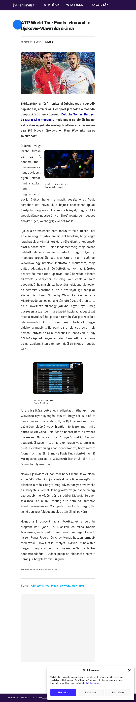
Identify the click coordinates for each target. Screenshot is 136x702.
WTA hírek (74, 4)
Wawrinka (78, 585)
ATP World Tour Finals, (45, 585)
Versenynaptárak (58, 14)
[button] (129, 670)
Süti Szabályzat (93, 683)
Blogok (86, 14)
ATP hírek (52, 4)
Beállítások (118, 692)
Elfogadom (63, 692)
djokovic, (66, 585)
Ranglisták (99, 4)
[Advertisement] (58, 630)
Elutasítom (91, 692)
